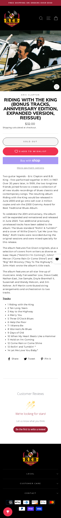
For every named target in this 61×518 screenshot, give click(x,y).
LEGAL (30, 474)
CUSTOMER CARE (30, 483)
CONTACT (30, 493)
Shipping (7, 127)
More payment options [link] (30, 168)
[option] (30, 3)
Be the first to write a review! (30, 429)
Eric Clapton (30, 95)
